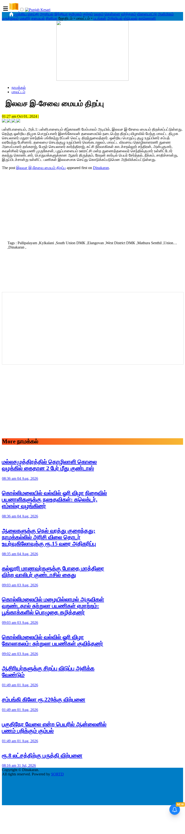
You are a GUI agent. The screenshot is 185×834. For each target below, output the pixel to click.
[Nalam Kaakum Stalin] (92, 79)
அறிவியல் (115, 18)
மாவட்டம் (18, 92)
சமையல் (38, 18)
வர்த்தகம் (128, 14)
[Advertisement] (92, 204)
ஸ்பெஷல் (131, 18)
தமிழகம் (75, 14)
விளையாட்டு (147, 14)
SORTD (57, 774)
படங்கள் (99, 18)
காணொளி (147, 18)
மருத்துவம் (10, 18)
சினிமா (51, 18)
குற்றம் (88, 14)
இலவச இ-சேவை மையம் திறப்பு (41, 168)
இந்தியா (61, 14)
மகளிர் (25, 18)
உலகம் (99, 14)
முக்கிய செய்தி (26, 14)
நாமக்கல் (19, 87)
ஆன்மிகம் (166, 14)
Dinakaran (101, 168)
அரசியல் (46, 14)
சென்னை (112, 14)
